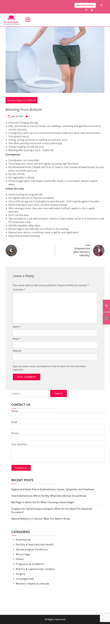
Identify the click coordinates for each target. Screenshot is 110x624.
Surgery (20, 573)
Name (17, 326)
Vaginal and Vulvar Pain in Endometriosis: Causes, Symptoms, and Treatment (52, 489)
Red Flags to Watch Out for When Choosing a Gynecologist (42, 502)
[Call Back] (106, 306)
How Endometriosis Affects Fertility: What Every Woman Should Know (48, 495)
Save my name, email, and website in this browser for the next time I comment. (49, 368)
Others (20, 559)
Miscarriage (23, 554)
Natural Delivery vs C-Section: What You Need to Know (40, 518)
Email (16, 338)
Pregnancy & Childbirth (30, 564)
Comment (19, 289)
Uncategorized (25, 578)
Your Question (19, 444)
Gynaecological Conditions (21, 100)
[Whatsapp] (106, 318)
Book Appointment (85, 5)
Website (17, 350)
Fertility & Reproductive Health (34, 544)
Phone (14, 433)
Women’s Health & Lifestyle (32, 583)
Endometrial (23, 539)
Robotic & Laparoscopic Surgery (35, 569)
